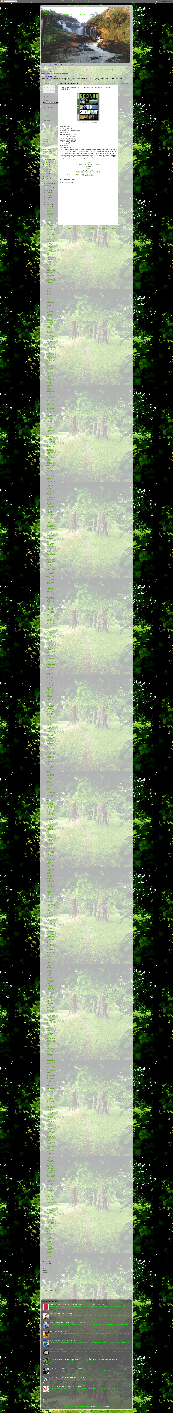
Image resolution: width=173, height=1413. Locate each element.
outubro (48, 185)
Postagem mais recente (68, 228)
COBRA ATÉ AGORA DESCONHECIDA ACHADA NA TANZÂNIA (50, 846)
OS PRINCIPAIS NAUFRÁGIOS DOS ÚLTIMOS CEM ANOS (50, 562)
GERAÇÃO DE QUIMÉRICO (50, 993)
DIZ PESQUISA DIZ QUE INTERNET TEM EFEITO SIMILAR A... (50, 395)
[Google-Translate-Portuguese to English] (47, 91)
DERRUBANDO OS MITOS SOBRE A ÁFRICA (50, 1183)
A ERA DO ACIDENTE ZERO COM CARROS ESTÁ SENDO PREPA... (50, 785)
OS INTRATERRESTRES (50, 238)
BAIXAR (88, 168)
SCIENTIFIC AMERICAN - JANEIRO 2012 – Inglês (50, 988)
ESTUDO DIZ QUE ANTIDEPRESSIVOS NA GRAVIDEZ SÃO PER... (50, 696)
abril (47, 199)
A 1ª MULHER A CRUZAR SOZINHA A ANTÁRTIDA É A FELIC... (50, 403)
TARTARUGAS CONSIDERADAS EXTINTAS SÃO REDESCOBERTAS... (50, 862)
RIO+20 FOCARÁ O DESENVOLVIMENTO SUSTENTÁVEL (50, 347)
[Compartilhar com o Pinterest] (93, 175)
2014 (46, 174)
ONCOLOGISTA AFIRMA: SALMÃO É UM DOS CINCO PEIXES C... (50, 953)
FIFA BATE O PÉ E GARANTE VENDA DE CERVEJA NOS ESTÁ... (50, 488)
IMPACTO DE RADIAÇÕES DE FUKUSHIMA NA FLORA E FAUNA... (50, 212)
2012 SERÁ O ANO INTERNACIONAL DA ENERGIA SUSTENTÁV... (50, 639)
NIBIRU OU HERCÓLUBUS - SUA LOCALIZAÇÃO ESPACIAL (67, 1377)
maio (47, 197)
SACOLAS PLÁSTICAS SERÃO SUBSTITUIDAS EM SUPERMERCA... (50, 358)
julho (47, 192)
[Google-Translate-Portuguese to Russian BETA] (50, 91)
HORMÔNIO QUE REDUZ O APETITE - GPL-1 (50, 821)
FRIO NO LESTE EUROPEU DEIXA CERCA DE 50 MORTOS (50, 222)
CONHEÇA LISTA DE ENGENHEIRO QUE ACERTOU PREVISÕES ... (50, 516)
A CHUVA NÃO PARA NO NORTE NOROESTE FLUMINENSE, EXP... (50, 979)
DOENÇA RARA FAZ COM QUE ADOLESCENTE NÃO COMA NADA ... (50, 430)
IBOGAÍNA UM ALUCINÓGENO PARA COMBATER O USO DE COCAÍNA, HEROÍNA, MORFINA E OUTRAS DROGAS (83, 1359)
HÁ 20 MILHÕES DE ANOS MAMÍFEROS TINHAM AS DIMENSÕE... (50, 244)
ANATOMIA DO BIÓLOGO (50, 631)
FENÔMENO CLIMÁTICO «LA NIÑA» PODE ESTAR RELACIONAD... (50, 526)
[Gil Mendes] (43, 143)
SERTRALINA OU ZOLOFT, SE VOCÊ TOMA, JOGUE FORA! (67, 1322)
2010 (46, 1264)
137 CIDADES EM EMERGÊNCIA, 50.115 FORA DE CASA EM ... (50, 765)
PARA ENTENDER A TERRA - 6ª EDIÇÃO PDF (63, 1341)
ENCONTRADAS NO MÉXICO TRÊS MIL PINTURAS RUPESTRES (50, 813)
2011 (46, 1261)
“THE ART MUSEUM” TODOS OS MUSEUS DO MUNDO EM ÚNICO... (50, 1130)
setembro (49, 188)
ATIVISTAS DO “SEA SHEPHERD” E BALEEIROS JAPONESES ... (50, 479)
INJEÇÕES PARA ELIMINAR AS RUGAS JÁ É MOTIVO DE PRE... (50, 1032)
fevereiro (49, 204)
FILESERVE (96, 164)
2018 (46, 164)
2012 (46, 178)
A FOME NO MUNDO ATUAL (58, 1331)
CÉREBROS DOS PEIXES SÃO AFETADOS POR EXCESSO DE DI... (50, 601)
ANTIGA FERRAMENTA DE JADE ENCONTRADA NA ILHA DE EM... (50, 273)
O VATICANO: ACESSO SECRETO (50, 331)
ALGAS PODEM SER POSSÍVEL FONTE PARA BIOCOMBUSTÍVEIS (50, 450)
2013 (46, 176)
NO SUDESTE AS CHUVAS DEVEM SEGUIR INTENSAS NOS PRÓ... (50, 913)
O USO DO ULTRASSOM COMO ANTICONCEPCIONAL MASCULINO (50, 253)
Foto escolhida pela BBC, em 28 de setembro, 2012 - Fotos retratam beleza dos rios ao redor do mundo (73, 65)
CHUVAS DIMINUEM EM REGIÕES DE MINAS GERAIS (50, 970)
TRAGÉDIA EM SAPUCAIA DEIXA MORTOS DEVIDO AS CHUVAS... (50, 873)
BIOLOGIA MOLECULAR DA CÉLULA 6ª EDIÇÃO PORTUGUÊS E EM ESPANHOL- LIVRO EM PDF (78, 1304)
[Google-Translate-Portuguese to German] (50, 88)
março (48, 202)
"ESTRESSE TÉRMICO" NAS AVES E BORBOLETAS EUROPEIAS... (50, 745)
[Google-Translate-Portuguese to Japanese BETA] (44, 91)
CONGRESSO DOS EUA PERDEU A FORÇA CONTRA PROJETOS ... (50, 469)
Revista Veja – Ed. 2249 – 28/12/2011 (50, 1256)
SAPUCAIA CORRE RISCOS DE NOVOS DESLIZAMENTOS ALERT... (50, 659)
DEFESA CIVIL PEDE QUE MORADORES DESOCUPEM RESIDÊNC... (50, 904)
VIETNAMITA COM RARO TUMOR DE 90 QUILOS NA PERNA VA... (50, 1009)
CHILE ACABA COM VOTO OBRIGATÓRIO (50, 411)
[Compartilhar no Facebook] (91, 175)
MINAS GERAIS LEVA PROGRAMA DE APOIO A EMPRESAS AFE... (50, 580)
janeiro (48, 207)
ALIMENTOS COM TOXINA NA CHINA (50, 1167)
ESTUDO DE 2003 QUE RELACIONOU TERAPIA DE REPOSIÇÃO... (50, 613)
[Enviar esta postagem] (82, 175)
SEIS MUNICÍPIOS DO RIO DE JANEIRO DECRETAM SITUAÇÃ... (50, 1108)
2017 (46, 167)
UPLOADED (88, 164)
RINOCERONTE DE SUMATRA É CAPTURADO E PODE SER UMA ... (50, 1174)
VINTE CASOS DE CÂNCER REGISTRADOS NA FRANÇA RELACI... (50, 1240)
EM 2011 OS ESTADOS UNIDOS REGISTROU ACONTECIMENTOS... (50, 440)
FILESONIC (79, 164)
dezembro (49, 181)
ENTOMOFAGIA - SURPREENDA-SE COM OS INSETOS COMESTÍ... (50, 735)
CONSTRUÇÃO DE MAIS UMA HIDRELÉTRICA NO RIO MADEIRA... (50, 571)
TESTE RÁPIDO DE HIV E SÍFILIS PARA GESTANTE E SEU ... (50, 668)
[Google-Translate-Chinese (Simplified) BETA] (44, 88)
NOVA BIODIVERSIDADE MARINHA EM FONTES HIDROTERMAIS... (50, 1079)
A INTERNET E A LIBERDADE (50, 415)
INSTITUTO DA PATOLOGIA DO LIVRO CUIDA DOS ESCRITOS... (50, 1160)
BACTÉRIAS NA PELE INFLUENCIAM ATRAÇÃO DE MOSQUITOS (50, 1211)
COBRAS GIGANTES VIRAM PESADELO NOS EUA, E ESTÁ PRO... (50, 505)
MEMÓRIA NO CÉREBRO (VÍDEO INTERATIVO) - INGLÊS (50, 496)
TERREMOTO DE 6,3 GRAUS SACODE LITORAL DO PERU (50, 263)
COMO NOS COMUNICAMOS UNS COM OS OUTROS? (66, 1368)
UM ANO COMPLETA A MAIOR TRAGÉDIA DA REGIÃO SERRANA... (50, 755)
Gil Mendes (45, 141)
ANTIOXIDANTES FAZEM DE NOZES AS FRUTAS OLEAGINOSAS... (50, 283)
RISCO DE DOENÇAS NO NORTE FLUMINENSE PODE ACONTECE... (50, 706)
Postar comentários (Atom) (72, 232)
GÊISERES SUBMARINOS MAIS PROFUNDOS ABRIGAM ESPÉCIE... (50, 837)
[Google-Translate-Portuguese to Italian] (53, 88)
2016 (46, 169)
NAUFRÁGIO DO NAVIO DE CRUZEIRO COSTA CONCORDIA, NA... (50, 649)
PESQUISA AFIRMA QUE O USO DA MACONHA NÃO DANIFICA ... (50, 999)
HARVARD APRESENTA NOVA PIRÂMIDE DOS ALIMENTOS (50, 460)
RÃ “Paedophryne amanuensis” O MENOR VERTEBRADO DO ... (50, 794)
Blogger (106, 1406)
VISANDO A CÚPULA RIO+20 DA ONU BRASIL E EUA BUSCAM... (50, 775)
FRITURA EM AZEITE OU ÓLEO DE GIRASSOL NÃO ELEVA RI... (50, 292)
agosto (48, 190)
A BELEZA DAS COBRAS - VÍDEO (50, 326)
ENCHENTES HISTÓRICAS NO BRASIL (50, 1123)
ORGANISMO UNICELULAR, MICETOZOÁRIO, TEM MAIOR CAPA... (50, 1222)
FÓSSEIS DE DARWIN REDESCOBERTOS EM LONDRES (50, 554)
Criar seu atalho (46, 145)
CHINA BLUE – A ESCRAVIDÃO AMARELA (50, 321)
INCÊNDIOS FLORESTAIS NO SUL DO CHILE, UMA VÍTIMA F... (50, 1231)
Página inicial (88, 228)
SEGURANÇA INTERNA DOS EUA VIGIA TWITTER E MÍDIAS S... (50, 686)
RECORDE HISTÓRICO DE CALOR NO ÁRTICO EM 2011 (50, 338)
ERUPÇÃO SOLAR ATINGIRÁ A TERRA (50, 421)
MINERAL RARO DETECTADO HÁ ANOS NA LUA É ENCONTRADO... (50, 1042)
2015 (46, 171)
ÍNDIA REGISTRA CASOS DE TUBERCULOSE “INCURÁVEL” (50, 545)
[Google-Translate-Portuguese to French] (47, 88)
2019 (46, 162)
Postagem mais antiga (108, 228)
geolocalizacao (47, 116)
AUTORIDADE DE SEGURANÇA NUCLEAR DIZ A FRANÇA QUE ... (50, 1150)
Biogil (48, 10)
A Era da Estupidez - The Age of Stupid (61, 1313)
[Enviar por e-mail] (86, 175)
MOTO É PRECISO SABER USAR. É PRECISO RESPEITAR (50, 313)
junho (48, 195)
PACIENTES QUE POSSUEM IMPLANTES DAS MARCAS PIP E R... (50, 804)
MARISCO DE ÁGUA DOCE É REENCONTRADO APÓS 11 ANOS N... (50, 943)
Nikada (93, 1406)
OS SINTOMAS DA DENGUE (50, 1016)
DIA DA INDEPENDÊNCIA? (57, 1350)
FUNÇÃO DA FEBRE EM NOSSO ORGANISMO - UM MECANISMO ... (50, 894)
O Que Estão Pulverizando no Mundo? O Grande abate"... (50, 962)
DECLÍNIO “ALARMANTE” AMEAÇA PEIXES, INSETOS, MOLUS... (50, 725)
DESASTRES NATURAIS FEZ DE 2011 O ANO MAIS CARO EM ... (50, 1061)
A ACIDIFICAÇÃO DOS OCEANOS (50, 366)
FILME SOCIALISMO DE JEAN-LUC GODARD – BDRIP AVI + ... (50, 1191)
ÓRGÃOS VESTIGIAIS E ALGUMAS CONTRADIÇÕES (65, 1386)
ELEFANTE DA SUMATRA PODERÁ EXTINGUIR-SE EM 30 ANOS (50, 386)
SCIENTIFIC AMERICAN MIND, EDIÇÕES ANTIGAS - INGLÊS (50, 677)
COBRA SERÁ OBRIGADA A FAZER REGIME (50, 1117)
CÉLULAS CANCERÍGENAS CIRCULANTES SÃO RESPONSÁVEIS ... (50, 624)
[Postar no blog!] (88, 175)
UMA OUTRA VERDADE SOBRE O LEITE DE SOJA (49, 828)
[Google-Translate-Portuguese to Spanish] (53, 91)
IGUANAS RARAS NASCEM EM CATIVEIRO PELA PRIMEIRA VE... (50, 303)
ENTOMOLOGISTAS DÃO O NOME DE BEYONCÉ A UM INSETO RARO (50, 715)
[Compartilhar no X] (89, 175)
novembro (49, 183)
